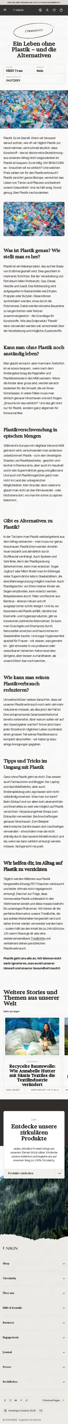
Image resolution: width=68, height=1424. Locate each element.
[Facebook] (5, 1400)
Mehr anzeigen (11, 1011)
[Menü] (4, 10)
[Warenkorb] (61, 10)
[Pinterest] (21, 1400)
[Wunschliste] (54, 10)
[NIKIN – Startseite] (10, 1248)
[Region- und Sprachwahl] (40, 10)
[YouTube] (16, 1400)
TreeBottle (38, 938)
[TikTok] (26, 1400)
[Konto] (47, 10)
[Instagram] (10, 1400)
